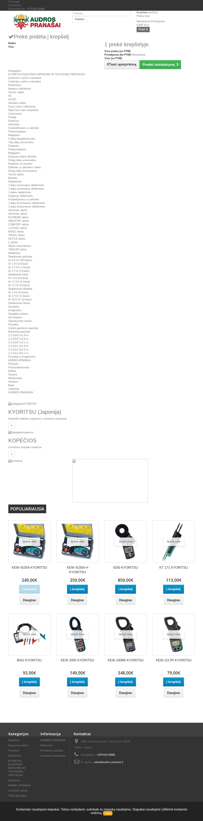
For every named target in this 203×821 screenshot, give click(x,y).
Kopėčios (13, 120)
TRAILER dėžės (17, 249)
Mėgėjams (14, 135)
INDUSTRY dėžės (18, 220)
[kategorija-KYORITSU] (22, 403)
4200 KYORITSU (125, 567)
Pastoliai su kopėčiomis (22, 356)
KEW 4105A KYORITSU (29, 567)
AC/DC (12, 99)
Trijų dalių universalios (21, 142)
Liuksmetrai (15, 113)
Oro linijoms (15, 317)
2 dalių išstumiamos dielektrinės (26, 206)
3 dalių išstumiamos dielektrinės (26, 203)
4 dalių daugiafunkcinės (21, 138)
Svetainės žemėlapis (53, 755)
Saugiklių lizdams (18, 313)
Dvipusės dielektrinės (20, 195)
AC (10, 95)
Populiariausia (27, 509)
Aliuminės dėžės (17, 210)
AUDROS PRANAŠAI (20, 392)
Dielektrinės (15, 181)
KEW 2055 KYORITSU (77, 660)
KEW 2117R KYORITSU (174, 660)
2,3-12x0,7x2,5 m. (18, 338)
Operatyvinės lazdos (20, 320)
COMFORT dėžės (18, 224)
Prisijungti (14, 1)
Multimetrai (14, 85)
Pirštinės (13, 363)
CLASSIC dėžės (17, 228)
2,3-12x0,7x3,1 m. (18, 342)
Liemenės (13, 388)
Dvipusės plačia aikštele (22, 156)
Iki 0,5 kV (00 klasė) (20, 260)
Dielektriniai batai (18, 274)
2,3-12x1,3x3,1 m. (18, 353)
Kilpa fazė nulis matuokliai (23, 110)
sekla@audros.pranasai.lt (108, 762)
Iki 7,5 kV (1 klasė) (19, 267)
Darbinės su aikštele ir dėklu (24, 167)
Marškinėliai (15, 378)
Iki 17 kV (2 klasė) (18, 270)
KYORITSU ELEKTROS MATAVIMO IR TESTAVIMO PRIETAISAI (46, 74)
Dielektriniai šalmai (19, 303)
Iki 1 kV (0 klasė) (18, 263)
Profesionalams (17, 131)
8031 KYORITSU (29, 660)
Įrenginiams (15, 310)
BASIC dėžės (16, 231)
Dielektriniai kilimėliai (20, 288)
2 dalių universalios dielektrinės (26, 188)
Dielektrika (14, 253)
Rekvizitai (46, 745)
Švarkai (12, 374)
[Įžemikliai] (15, 460)
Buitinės (13, 178)
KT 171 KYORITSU (173, 567)
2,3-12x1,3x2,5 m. (18, 349)
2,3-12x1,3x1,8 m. (18, 345)
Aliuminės (14, 124)
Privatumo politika (51, 750)
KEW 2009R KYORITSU (126, 660)
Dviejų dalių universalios (22, 160)
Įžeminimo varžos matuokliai (24, 77)
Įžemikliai (13, 306)
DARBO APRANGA (19, 360)
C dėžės (13, 242)
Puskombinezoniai (18, 367)
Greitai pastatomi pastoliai (23, 328)
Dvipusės (13, 145)
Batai (11, 385)
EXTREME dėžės (18, 217)
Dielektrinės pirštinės (20, 256)
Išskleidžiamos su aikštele (23, 127)
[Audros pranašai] (37, 22)
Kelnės (12, 370)
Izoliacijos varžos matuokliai (24, 81)
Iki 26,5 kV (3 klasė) (20, 299)
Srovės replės (16, 92)
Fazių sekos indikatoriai (21, 106)
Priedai (12, 117)
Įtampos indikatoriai (19, 88)
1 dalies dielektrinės (19, 192)
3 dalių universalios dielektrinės (26, 185)
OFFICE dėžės (17, 238)
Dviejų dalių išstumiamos (22, 170)
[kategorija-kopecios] (21, 432)
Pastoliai (13, 324)
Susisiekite (14, 5)
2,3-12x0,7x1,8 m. (18, 335)
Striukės (13, 381)
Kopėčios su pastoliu (20, 163)
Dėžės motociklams (19, 245)
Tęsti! (107, 813)
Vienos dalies (16, 174)
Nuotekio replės (17, 102)
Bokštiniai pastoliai (19, 331)
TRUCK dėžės (16, 235)
